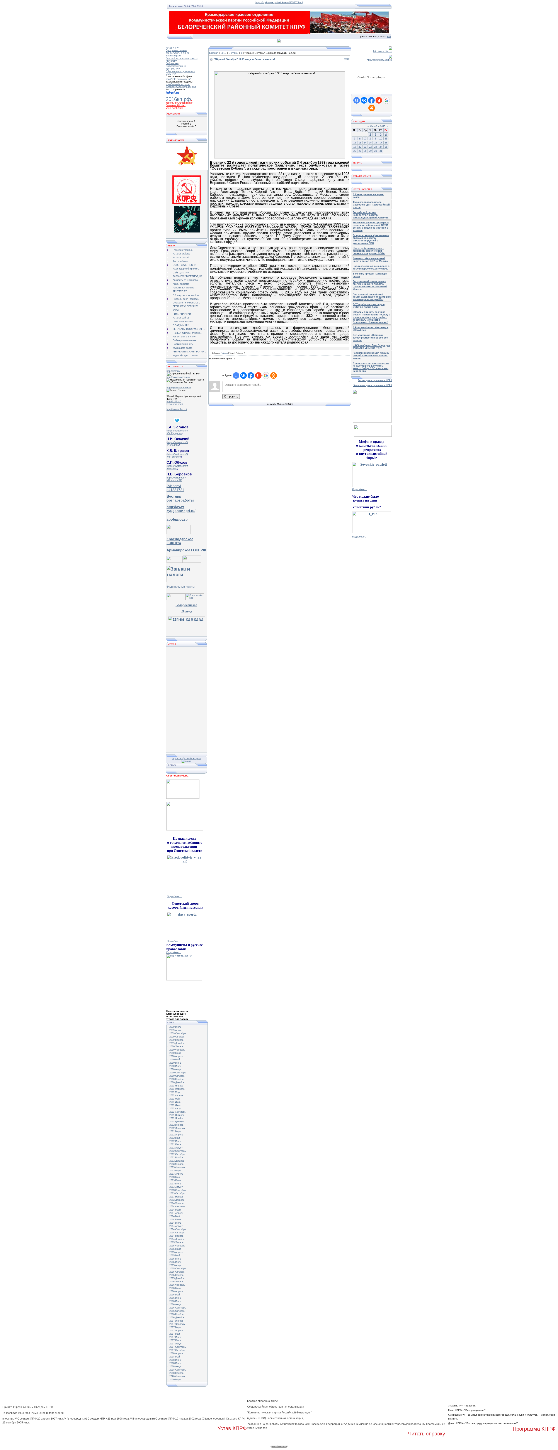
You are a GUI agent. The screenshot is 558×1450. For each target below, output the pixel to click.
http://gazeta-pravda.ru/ (179, 387)
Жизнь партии (173, 55)
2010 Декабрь (176, 1082)
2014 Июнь (175, 1219)
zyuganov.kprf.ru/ (181, 511)
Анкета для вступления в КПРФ (375, 380)
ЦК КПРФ (171, 73)
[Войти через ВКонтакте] (243, 375)
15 (370, 142)
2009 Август (176, 1030)
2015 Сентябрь (177, 1268)
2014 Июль (175, 1222)
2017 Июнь (175, 1337)
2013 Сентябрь (177, 1190)
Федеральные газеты (180, 586)
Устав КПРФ (172, 47)
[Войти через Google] (265, 375)
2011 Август (175, 1108)
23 (375, 146)
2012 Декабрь (176, 1160)
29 (370, 151)
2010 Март (175, 1053)
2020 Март (175, 1379)
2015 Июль (175, 1262)
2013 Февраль (177, 1167)
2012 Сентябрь (177, 1151)
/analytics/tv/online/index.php (181, 87)
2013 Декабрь (176, 1200)
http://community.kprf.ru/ (379, 60)
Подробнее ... (174, 896)
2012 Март (175, 1131)
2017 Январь (176, 1320)
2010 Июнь (175, 1062)
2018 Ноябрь (176, 1373)
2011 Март (175, 1092)
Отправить (231, 396)
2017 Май (174, 1333)
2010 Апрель (176, 1056)
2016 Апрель (176, 1291)
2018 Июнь (175, 1360)
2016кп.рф (178, 99)
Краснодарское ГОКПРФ (180, 541)
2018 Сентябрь (177, 1369)
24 (380, 146)
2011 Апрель (176, 1095)
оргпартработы (180, 500)
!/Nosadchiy (173, 445)
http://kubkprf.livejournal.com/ (175, 402)
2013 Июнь (175, 1180)
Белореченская (186, 605)
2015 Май (174, 1255)
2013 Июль (175, 1183)
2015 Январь (176, 1242)
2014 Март (175, 1209)
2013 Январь (176, 1164)
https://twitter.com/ (176, 477)
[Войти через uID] (236, 375)
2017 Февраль (177, 1324)
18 (386, 142)
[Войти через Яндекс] (258, 375)
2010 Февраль (177, 1049)
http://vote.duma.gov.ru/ (178, 79)
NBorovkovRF (174, 480)
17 (380, 142)
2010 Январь (176, 1046)
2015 (223, 53)
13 (360, 142)
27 (360, 151)
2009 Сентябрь (177, 1033)
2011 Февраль (177, 1089)
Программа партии (176, 50)
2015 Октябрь (177, 1271)
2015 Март (175, 1249)
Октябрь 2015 (377, 126)
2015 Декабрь (176, 1278)
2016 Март (175, 1288)
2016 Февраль (177, 1284)
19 (354, 146)
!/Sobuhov (172, 468)
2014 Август (176, 1226)
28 (365, 151)
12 (354, 142)
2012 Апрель (176, 1134)
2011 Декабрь (176, 1121)
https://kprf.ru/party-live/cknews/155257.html (279, 2)
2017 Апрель (176, 1330)
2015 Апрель (176, 1252)
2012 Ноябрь (176, 1157)
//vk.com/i (174, 486)
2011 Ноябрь (176, 1118)
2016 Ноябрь (176, 1314)
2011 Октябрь (176, 1115)
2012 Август (176, 1147)
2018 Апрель (176, 1353)
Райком (224, 353)
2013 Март (175, 1170)
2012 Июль (175, 1144)
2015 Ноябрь (176, 1275)
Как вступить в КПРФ (177, 53)
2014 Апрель (176, 1213)
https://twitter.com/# (177, 430)
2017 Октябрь (177, 1350)
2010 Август (176, 1069)
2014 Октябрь (177, 1232)
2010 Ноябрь (176, 1079)
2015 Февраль (177, 1245)
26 (354, 151)
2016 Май (174, 1294)
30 (375, 151)
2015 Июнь (175, 1258)
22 (370, 146)
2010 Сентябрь (177, 1072)
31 (380, 151)
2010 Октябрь (177, 1075)
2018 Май (174, 1356)
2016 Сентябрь (177, 1307)
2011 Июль (175, 1105)
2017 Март (175, 1327)
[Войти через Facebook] (251, 375)
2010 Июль (175, 1066)
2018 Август (176, 1366)
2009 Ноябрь (176, 1040)
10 (380, 138)
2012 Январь (176, 1124)
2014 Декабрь (176, 1239)
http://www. (175, 507)
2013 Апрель (176, 1173)
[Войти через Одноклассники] (273, 375)
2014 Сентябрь (177, 1229)
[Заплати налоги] (185, 580)
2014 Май (174, 1216)
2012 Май (174, 1138)
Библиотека (172, 63)
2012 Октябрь (177, 1154)
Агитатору (171, 60)
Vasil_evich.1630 (174, 108)
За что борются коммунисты (181, 58)
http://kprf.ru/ (173, 371)
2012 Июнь (175, 1141)
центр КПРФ (173, 68)
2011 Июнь (175, 1102)
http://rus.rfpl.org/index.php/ (186, 758)
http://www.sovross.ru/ (178, 377)
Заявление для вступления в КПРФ (372, 385)
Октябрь (233, 53)
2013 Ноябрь (176, 1196)
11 (386, 138)
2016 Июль (175, 1301)
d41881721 (175, 490)
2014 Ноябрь (176, 1235)
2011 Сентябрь (177, 1111)
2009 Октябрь (177, 1036)
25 (386, 146)
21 (365, 146)
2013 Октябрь (177, 1193)
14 (365, 142)
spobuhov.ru (177, 519)
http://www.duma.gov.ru (178, 84)
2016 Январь (176, 1281)
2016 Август (176, 1304)
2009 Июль (175, 1027)
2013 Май (174, 1177)
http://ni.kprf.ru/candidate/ (179, 102)
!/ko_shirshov (174, 456)
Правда (186, 611)
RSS (389, 36)
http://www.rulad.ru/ (177, 409)
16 (375, 142)
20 (360, 146)
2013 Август (176, 1187)
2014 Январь (176, 1203)
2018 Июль (175, 1363)
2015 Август (176, 1265)
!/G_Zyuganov (174, 433)
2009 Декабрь (176, 1043)
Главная (213, 53)
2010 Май (174, 1059)
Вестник (174, 496)
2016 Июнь (175, 1298)
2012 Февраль (177, 1128)
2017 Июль (175, 1340)
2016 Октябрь (177, 1311)
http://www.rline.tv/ (382, 51)
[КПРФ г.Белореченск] (186, 203)
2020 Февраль (177, 1376)
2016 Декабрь (176, 1317)
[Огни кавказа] (186, 630)
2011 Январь (176, 1085)
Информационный (176, 66)
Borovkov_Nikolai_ (175, 105)
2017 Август (176, 1343)
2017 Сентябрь (177, 1347)
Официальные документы (180, 71)
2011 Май (174, 1098)
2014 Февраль (177, 1206)
